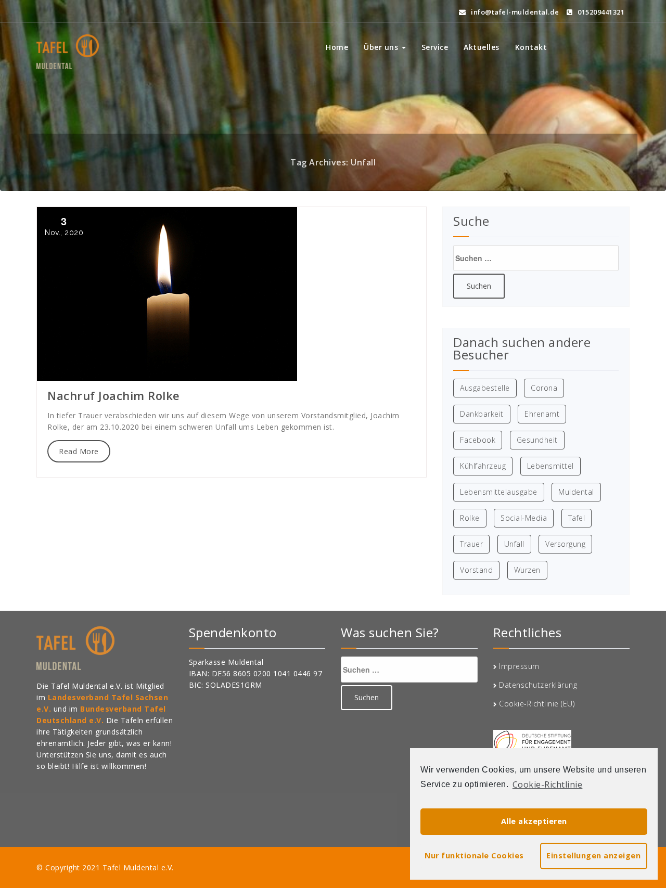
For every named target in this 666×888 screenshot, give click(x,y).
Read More (79, 451)
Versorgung (565, 544)
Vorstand (476, 570)
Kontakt (531, 47)
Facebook (477, 440)
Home (337, 47)
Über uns (382, 47)
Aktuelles (481, 47)
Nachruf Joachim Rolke (113, 395)
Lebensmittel (550, 466)
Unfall (514, 544)
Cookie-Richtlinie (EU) (536, 704)
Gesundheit (537, 440)
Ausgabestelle (485, 388)
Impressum (519, 666)
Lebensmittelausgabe (498, 492)
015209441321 (600, 12)
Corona (544, 388)
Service (435, 47)
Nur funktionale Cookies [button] (474, 855)
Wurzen (527, 570)
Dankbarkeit (482, 414)
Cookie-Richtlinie (548, 784)
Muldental (576, 492)
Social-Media (524, 518)
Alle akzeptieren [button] (534, 821)
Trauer (471, 544)
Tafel (576, 518)
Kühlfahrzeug (483, 466)
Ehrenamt (541, 414)
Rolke (470, 518)
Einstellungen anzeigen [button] (593, 855)
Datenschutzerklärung (538, 685)
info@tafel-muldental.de (514, 12)
